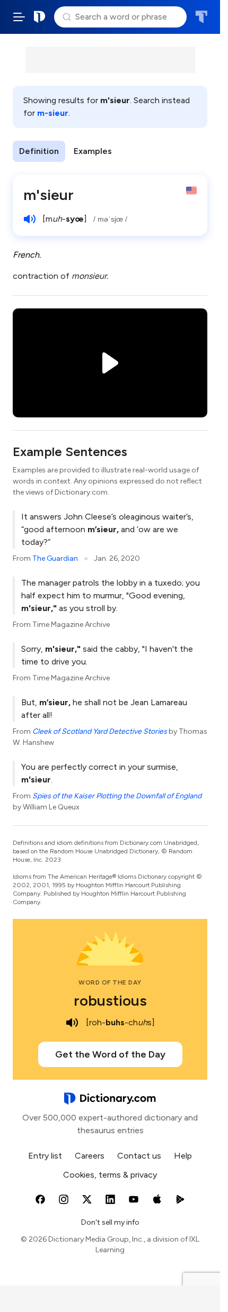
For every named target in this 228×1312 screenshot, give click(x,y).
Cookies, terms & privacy (110, 1175)
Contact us (139, 1156)
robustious (110, 1000)
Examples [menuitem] (93, 151)
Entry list (45, 1156)
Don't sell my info (110, 1222)
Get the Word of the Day (110, 1054)
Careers (89, 1156)
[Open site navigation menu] (19, 17)
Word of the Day (110, 982)
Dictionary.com (40, 17)
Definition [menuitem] (39, 151)
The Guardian (55, 558)
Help (183, 1156)
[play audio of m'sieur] (29, 219)
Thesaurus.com (201, 17)
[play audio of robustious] (72, 1022)
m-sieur (52, 113)
